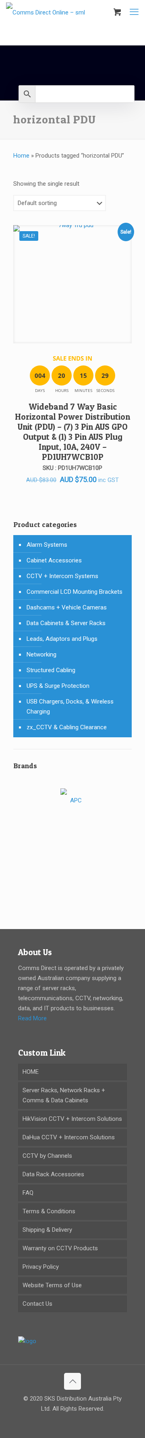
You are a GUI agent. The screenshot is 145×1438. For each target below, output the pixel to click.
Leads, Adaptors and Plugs (62, 638)
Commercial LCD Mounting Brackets (74, 591)
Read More (32, 1018)
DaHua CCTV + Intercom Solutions (69, 1137)
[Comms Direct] (45, 12)
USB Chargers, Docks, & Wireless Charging (70, 706)
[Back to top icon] (72, 1381)
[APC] (72, 800)
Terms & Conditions (49, 1211)
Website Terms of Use (52, 1285)
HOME (31, 1071)
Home (21, 155)
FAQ (28, 1192)
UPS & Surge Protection (58, 685)
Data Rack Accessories (53, 1174)
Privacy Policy (41, 1266)
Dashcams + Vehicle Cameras (67, 607)
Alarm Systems (47, 544)
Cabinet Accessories (54, 560)
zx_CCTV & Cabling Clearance (67, 727)
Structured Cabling (51, 670)
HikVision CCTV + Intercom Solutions (72, 1118)
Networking (41, 654)
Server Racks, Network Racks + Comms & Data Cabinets (64, 1095)
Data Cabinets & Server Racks (66, 623)
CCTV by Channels (47, 1155)
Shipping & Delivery (47, 1229)
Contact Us (37, 1303)
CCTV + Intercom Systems (62, 576)
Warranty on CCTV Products (60, 1248)
